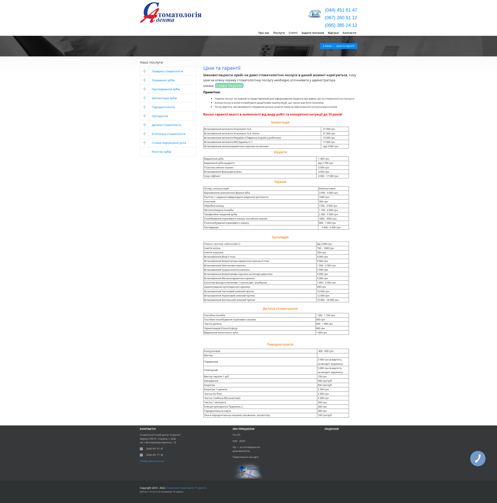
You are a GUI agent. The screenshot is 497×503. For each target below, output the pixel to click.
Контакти (349, 33)
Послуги (279, 33)
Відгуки (333, 33)
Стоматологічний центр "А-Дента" (185, 488)
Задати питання (312, 33)
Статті (293, 33)
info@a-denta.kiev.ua (152, 461)
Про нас (263, 33)
